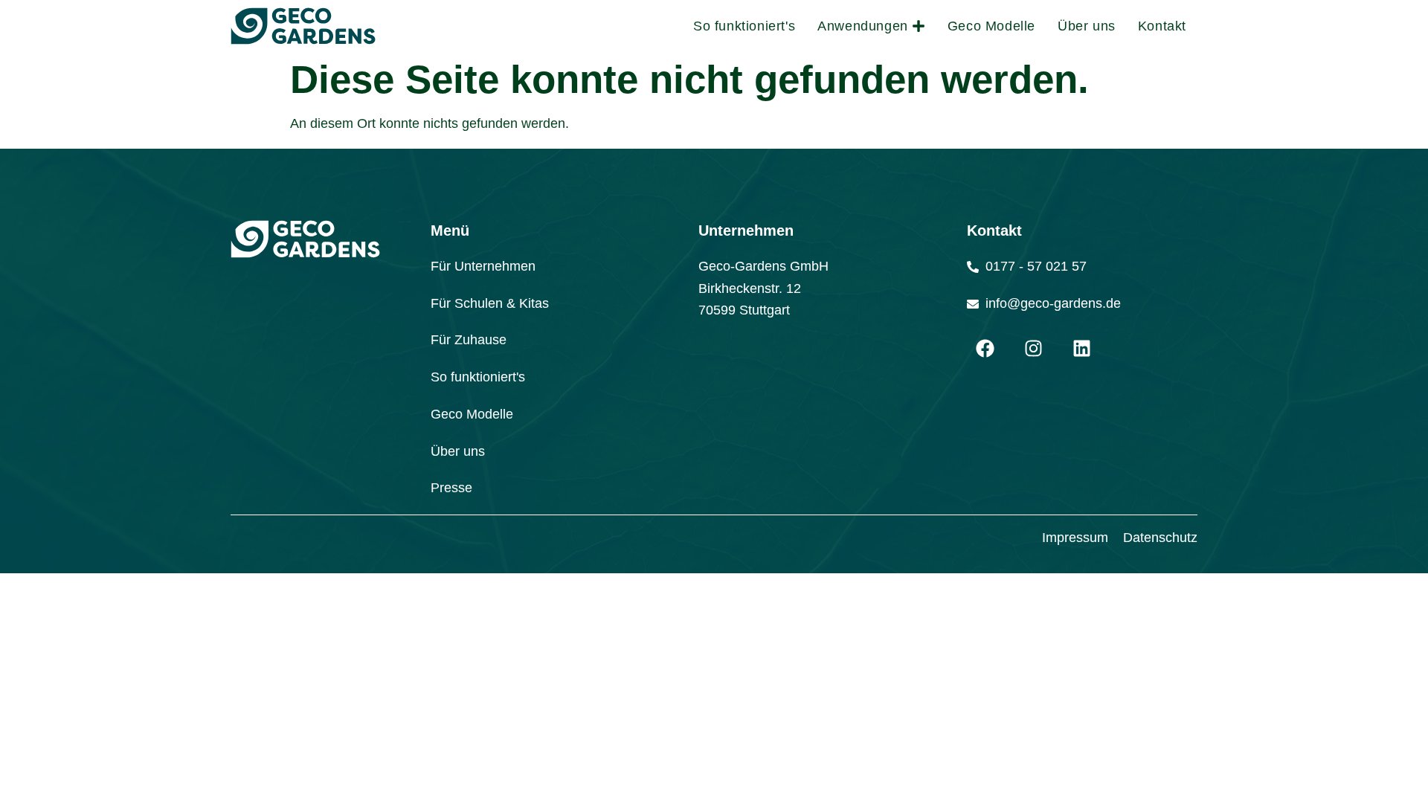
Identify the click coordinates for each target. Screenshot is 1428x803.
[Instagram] (1033, 348)
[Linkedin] (1082, 348)
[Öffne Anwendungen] (918, 26)
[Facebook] (985, 348)
